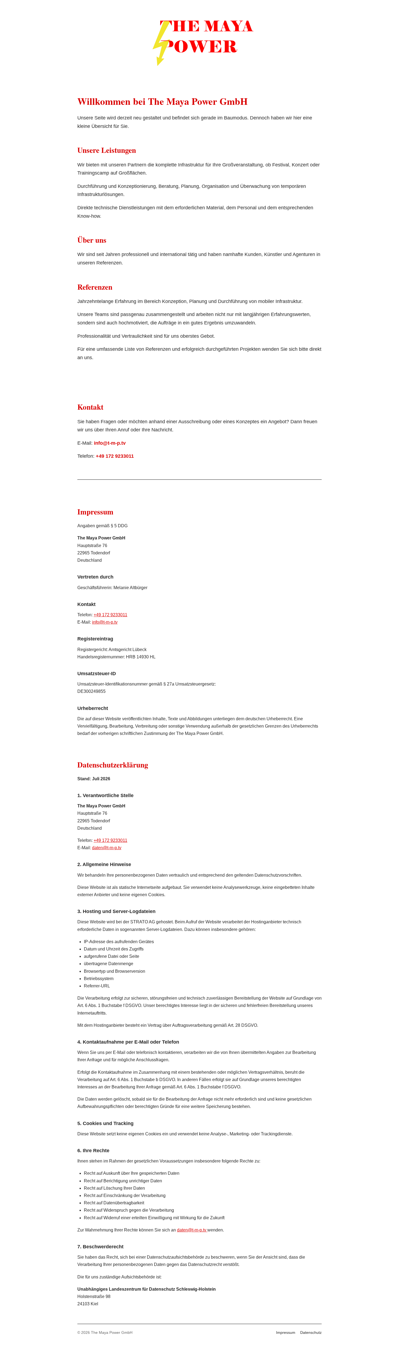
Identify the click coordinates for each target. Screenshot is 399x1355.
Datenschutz (311, 1332)
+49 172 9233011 (115, 456)
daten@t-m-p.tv (106, 847)
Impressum (285, 1332)
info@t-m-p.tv (110, 443)
